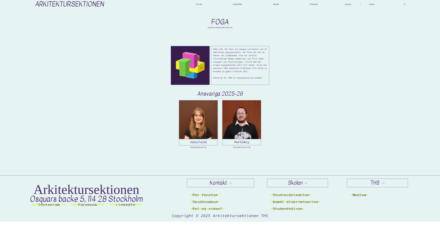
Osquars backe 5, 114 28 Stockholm (86, 199)
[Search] (404, 4)
